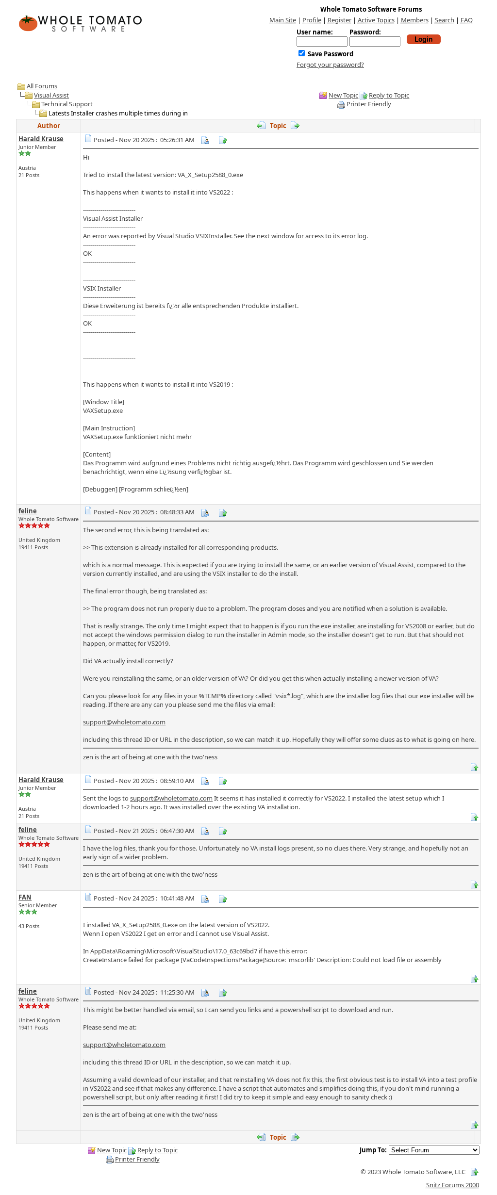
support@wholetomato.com (124, 722)
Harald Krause (41, 138)
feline (27, 511)
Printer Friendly (369, 103)
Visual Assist (51, 95)
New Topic (343, 95)
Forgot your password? (330, 64)
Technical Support (67, 103)
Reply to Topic (389, 95)
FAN (25, 897)
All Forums (42, 86)
